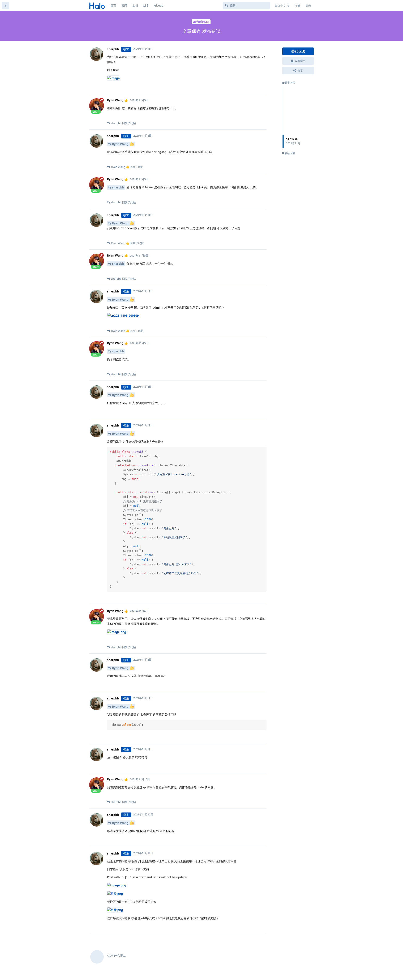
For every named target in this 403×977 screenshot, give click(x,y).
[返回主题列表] (5, 5)
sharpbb (118, 187)
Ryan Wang (120, 144)
